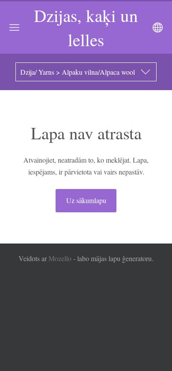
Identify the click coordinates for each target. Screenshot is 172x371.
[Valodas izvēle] (158, 27)
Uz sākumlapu (86, 200)
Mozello (60, 258)
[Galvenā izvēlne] (14, 27)
